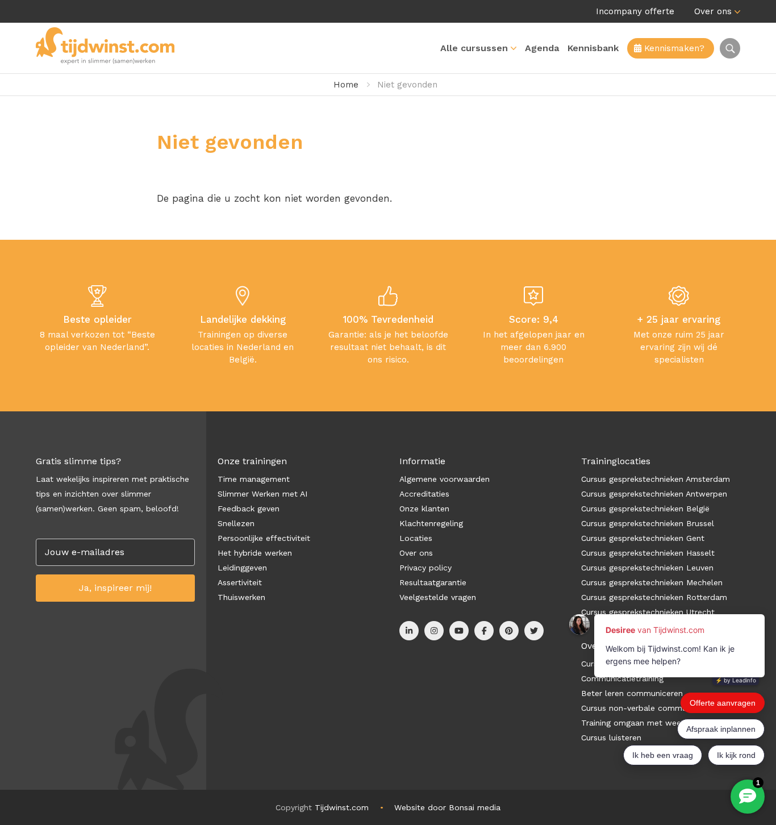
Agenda (542, 48)
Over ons (713, 11)
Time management (254, 479)
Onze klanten (424, 508)
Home (345, 85)
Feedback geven (248, 508)
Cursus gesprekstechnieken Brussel (647, 523)
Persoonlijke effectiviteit (264, 538)
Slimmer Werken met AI (262, 493)
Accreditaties (424, 493)
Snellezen (236, 523)
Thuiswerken (241, 597)
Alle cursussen (474, 48)
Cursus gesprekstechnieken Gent (642, 538)
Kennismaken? (672, 48)
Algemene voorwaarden (444, 479)
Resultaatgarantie (432, 582)
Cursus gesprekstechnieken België (645, 508)
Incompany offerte (635, 11)
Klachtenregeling (431, 523)
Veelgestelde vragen (437, 597)
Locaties (415, 538)
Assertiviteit (240, 582)
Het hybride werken (255, 552)
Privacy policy (425, 567)
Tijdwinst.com (342, 807)
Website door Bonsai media (447, 807)
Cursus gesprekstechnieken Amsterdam (655, 479)
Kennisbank (593, 48)
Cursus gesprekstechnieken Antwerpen (654, 493)
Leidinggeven (242, 567)
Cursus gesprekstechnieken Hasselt (648, 552)
